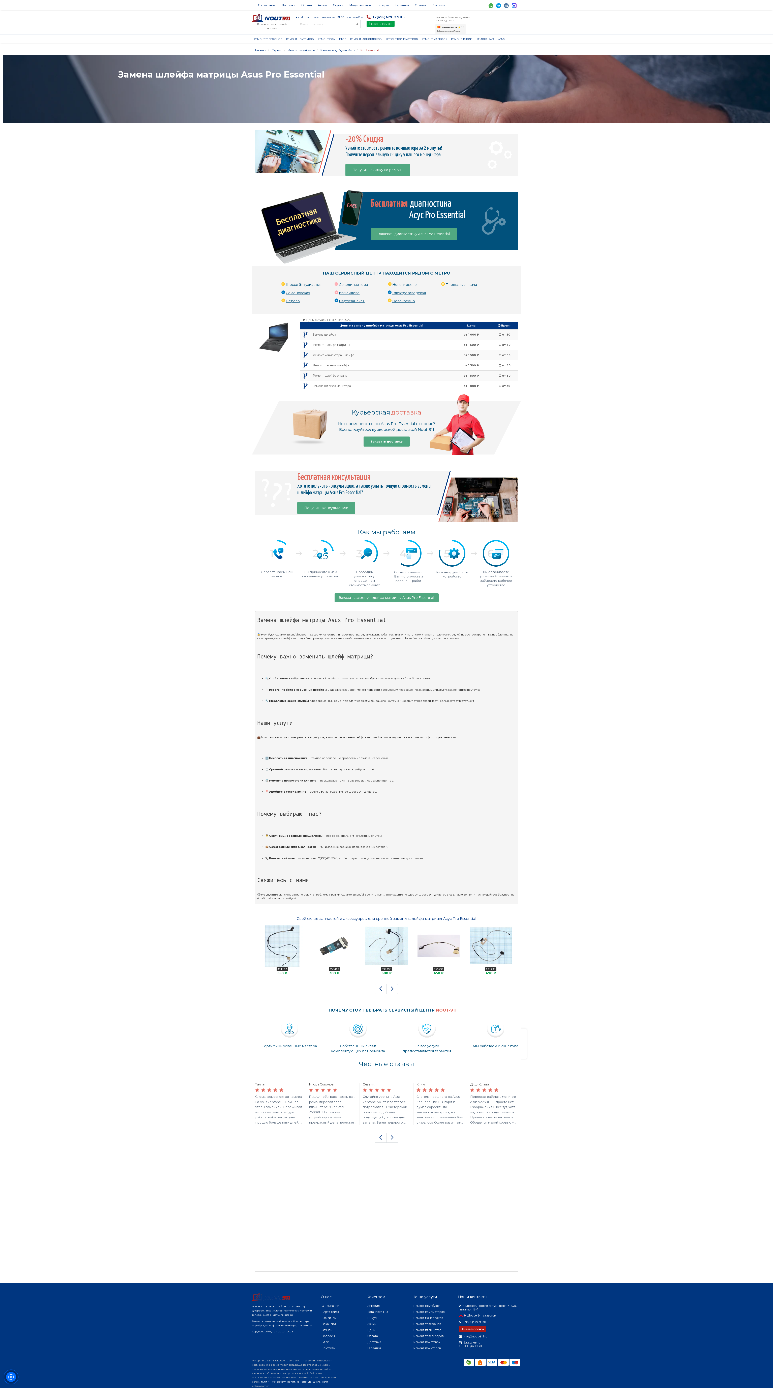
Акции (322, 5)
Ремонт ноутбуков (300, 38)
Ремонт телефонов (268, 38)
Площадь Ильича (461, 285)
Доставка (288, 5)
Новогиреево (404, 285)
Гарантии (402, 5)
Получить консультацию (326, 508)
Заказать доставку (387, 441)
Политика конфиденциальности (307, 1381)
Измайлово (349, 293)
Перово (293, 301)
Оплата (306, 5)
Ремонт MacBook (434, 38)
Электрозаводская (409, 293)
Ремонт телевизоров (428, 1336)
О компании (267, 5)
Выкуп (372, 1318)
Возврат (383, 5)
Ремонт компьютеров (402, 38)
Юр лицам (329, 1318)
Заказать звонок (472, 1329)
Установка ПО (377, 1312)
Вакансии (329, 1324)
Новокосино (403, 301)
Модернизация (360, 5)
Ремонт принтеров (427, 1348)
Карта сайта (330, 1312)
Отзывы (420, 5)
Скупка (338, 5)
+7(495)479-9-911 (474, 1322)
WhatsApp (491, 5)
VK (506, 5)
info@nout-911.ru (475, 1336)
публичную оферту (273, 1381)
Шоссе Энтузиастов (303, 285)
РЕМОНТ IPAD (485, 38)
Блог (325, 1342)
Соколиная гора (353, 285)
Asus (501, 38)
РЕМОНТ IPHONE (461, 38)
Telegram (498, 5)
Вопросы (328, 1336)
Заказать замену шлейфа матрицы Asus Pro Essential (386, 598)
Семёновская (298, 293)
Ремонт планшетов (332, 38)
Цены (371, 1330)
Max (514, 5)
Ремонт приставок (426, 1342)
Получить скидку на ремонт (377, 170)
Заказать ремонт (381, 24)
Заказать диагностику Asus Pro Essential (414, 234)
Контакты (438, 5)
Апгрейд (373, 1306)
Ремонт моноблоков (366, 38)
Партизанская (352, 301)
